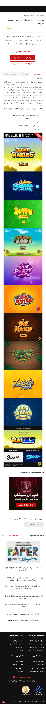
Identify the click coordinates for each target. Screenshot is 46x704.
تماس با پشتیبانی (25, 677)
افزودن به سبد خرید (21, 58)
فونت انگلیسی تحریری (16, 651)
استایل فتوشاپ (29, 15)
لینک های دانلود (10, 74)
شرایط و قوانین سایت (37, 671)
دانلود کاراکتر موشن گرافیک (35, 651)
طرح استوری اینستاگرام (36, 641)
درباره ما (20, 671)
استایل (10, 82)
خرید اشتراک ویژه (38, 661)
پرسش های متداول (38, 668)
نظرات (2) (25, 74)
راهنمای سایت (39, 665)
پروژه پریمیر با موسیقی (36, 647)
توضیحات (37, 74)
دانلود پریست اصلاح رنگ (36, 644)
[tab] (37, 74)
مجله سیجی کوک (17, 665)
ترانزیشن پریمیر (18, 647)
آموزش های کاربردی (17, 668)
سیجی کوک (40, 15)
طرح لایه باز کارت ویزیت (15, 644)
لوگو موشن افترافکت (16, 641)
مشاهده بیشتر (12, 535)
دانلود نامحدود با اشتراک (22, 63)
